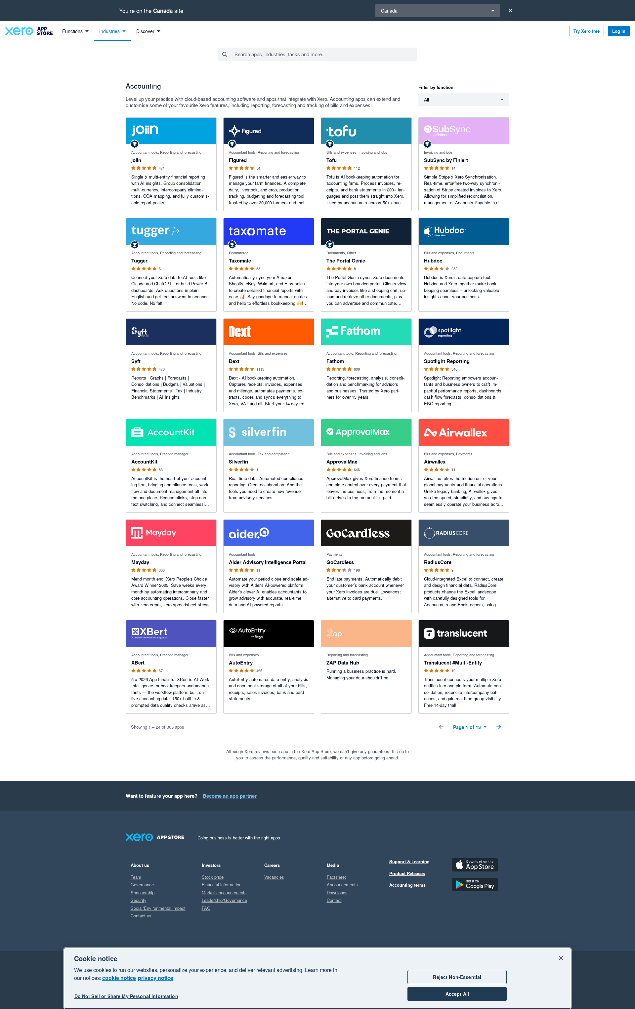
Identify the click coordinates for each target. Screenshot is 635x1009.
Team (136, 877)
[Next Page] (498, 727)
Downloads (337, 892)
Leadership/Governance (224, 900)
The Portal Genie (345, 260)
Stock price (213, 877)
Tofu (331, 160)
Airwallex (434, 461)
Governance (142, 884)
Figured (238, 160)
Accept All (457, 993)
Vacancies (274, 877)
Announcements (342, 884)
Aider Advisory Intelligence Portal (268, 562)
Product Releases (407, 873)
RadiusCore (437, 562)
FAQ (206, 908)
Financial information (221, 884)
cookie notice (119, 978)
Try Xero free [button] (586, 31)
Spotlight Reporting (447, 361)
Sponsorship (142, 892)
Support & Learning (409, 861)
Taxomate (240, 260)
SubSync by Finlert (446, 160)
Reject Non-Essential (457, 977)
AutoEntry (241, 662)
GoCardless (340, 562)
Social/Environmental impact (158, 908)
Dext (234, 361)
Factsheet (336, 877)
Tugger (139, 260)
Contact (334, 900)
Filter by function (435, 87)
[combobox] (325, 54)
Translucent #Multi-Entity (453, 662)
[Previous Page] (441, 727)
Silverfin (238, 461)
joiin (136, 160)
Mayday (140, 562)
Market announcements (224, 892)
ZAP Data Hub (342, 662)
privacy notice (155, 978)
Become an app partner (230, 795)
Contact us (141, 915)
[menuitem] (75, 31)
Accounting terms (407, 885)
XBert (138, 662)
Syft (136, 361)
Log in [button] (618, 31)
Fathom (335, 361)
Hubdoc (433, 260)
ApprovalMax (341, 461)
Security (139, 900)
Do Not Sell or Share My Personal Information (126, 996)
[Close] (510, 10)
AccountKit (144, 461)
